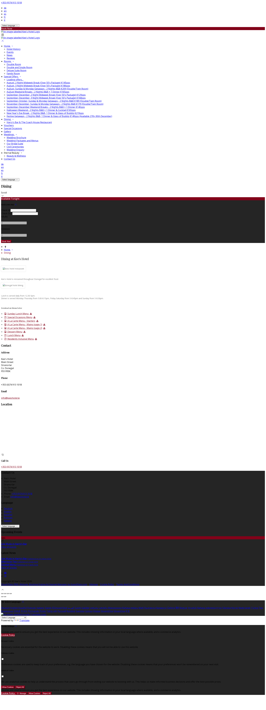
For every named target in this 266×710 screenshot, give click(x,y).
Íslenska (226, 607)
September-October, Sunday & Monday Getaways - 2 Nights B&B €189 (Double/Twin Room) (54, 100)
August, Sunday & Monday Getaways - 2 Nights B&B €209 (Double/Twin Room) (47, 88)
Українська (7, 611)
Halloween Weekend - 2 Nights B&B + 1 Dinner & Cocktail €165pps (41, 110)
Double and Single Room (19, 67)
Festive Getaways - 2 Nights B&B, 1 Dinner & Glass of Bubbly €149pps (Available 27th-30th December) (59, 116)
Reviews (11, 58)
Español (8, 514)
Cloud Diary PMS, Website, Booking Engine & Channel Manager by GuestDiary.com (44, 584)
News (9, 55)
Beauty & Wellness (16, 155)
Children (5, 228)
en (5, 10)
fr (5, 17)
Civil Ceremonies (15, 146)
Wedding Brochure (16, 137)
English (7, 511)
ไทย (261, 607)
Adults (4, 216)
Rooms (8, 61)
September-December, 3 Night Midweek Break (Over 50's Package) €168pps (46, 97)
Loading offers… (15, 79)
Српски (89, 611)
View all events (8, 546)
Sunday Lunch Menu (18, 313)
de (5, 7)
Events (10, 52)
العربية (71, 607)
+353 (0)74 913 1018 (11, 2)
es (5, 14)
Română (70, 611)
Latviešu (103, 607)
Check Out (6, 213)
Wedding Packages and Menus (22, 140)
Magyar (183, 607)
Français (8, 517)
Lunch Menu (14, 335)
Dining (7, 119)
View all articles (9, 567)
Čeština (171, 607)
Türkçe (254, 607)
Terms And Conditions (127, 584)
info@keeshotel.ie (10, 398)
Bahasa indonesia (206, 607)
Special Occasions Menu (19, 317)
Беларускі (161, 607)
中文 (127, 611)
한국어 (24, 611)
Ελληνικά (57, 607)
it (4, 20)
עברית (219, 607)
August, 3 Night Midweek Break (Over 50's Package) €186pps (38, 85)
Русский (61, 611)
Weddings (9, 134)
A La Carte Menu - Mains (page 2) (24, 328)
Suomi (78, 607)
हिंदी (177, 607)
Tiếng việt (52, 611)
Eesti (64, 607)
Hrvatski (192, 607)
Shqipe (96, 611)
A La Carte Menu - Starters (21, 320)
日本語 (17, 611)
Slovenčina (119, 611)
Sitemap (93, 584)
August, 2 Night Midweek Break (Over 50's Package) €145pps (38, 82)
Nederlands (244, 607)
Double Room (14, 64)
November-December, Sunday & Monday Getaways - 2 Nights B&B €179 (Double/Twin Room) (55, 104)
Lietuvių (94, 607)
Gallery (7, 131)
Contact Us (9, 158)
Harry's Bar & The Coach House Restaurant (29, 122)
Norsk (234, 607)
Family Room (13, 73)
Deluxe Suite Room (16, 70)
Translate (24, 620)
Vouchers (9, 125)
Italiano (8, 520)
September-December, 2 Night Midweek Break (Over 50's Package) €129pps (46, 94)
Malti (141, 607)
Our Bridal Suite (15, 143)
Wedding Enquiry (15, 149)
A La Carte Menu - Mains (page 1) (24, 324)
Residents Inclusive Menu (20, 338)
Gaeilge (85, 607)
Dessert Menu (14, 331)
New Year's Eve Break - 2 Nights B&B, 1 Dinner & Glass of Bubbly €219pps (45, 113)
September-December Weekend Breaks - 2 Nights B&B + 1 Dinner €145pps (46, 107)
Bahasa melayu (130, 607)
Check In (5, 210)
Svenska (80, 611)
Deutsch (8, 508)
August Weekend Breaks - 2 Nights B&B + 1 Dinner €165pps (38, 91)
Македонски (115, 607)
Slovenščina (107, 611)
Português (33, 611)
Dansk (48, 607)
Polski (43, 611)
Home (7, 46)
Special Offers (11, 76)
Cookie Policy (107, 584)
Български (150, 607)
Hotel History (14, 49)
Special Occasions (13, 128)
